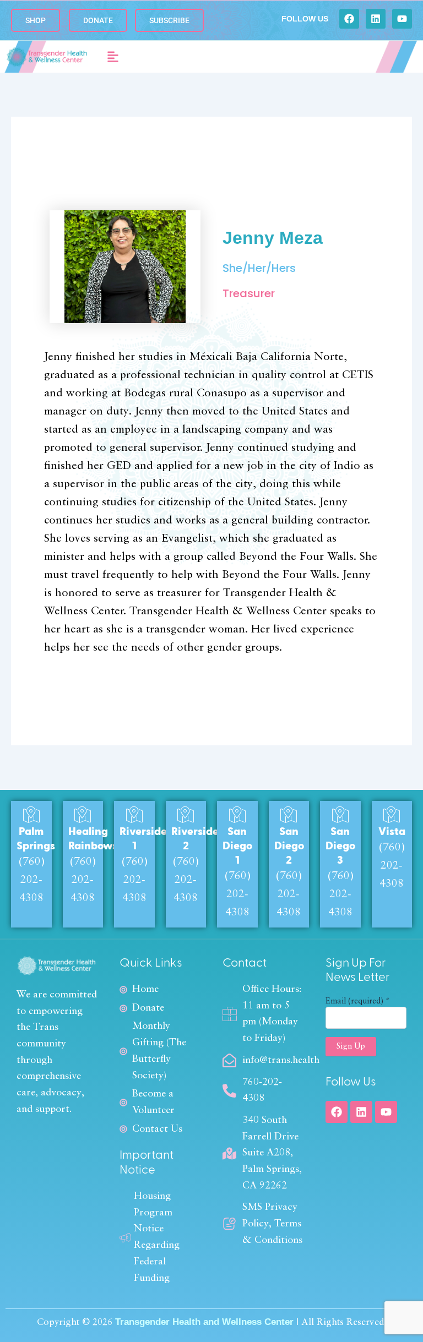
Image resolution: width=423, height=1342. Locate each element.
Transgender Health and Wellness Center (204, 1322)
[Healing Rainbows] (82, 814)
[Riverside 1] (134, 814)
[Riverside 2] (185, 814)
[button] (113, 57)
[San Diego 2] (288, 814)
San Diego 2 (289, 846)
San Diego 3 (340, 846)
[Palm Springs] (31, 814)
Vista (391, 831)
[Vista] (391, 814)
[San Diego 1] (237, 814)
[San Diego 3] (340, 814)
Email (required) (358, 1001)
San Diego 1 (237, 846)
